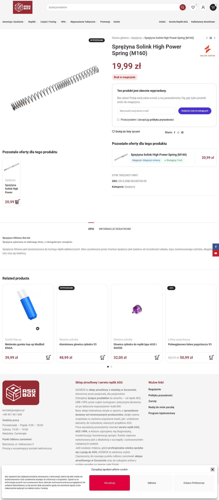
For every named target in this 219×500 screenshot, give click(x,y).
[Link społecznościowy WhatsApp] (178, 132)
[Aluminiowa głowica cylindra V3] (82, 309)
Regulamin (154, 389)
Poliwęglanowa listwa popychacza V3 (190, 344)
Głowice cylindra (68, 339)
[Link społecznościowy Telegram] (182, 132)
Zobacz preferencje (193, 482)
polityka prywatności (162, 119)
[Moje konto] (203, 7)
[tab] (91, 227)
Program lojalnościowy (161, 413)
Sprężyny (10, 180)
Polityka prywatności (160, 395)
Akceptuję (109, 482)
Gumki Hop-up (13, 339)
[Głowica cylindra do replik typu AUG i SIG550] (136, 309)
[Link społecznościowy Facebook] (174, 132)
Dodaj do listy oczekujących (195, 111)
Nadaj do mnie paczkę (161, 407)
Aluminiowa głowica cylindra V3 (77, 344)
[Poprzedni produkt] (207, 38)
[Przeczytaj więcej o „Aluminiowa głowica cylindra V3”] (102, 357)
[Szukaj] (183, 7)
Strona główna (120, 37)
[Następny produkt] (215, 38)
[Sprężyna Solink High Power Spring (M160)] (12, 167)
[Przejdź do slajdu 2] (111, 367)
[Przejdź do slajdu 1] (108, 367)
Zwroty (152, 401)
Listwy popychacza (179, 339)
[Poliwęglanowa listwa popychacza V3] (191, 309)
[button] (212, 469)
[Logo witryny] (22, 7)
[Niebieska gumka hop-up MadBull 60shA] (28, 309)
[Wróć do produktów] (211, 38)
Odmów (152, 482)
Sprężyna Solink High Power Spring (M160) (11, 192)
